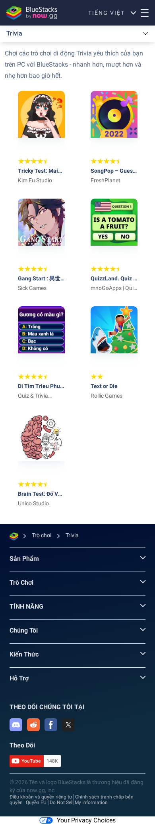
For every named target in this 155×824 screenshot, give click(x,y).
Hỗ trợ (19, 678)
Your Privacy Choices (86, 820)
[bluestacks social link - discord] (16, 724)
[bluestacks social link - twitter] (68, 724)
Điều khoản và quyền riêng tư (41, 797)
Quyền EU (36, 802)
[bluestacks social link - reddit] (33, 724)
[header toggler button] (145, 12)
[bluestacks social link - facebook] (51, 724)
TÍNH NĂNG (26, 606)
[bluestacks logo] (29, 13)
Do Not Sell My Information (79, 802)
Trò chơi (21, 582)
